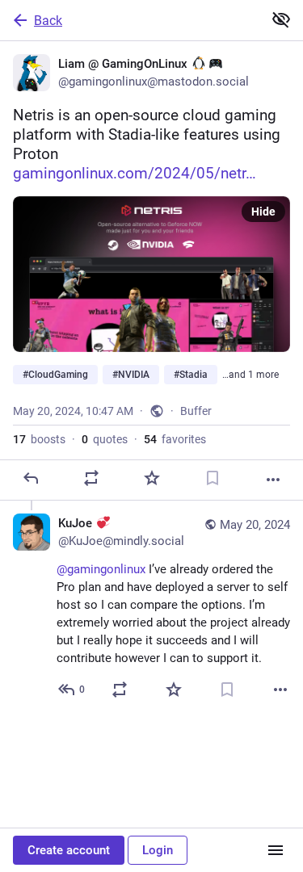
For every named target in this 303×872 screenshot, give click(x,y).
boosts (39, 439)
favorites (175, 439)
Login (157, 850)
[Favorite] (152, 478)
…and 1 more (250, 374)
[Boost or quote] (91, 478)
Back (48, 20)
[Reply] (30, 478)
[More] (273, 479)
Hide (263, 211)
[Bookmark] (212, 478)
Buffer (196, 411)
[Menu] (275, 850)
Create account (68, 850)
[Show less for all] (281, 19)
